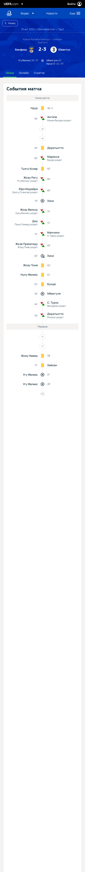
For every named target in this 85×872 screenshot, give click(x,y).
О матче (39, 72)
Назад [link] (11, 23)
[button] (27, 13)
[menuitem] (30, 13)
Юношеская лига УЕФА (9, 13)
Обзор (10, 72)
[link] (52, 13)
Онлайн (24, 72)
